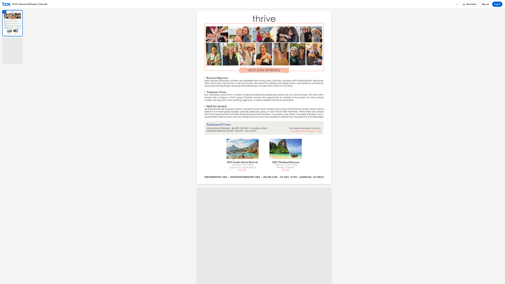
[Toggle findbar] (246, 277)
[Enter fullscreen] (289, 277)
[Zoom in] (274, 277)
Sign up (485, 4)
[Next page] (259, 277)
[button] (12, 23)
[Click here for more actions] (457, 4)
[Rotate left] (279, 277)
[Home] (7, 4)
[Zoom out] (265, 277)
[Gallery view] (284, 277)
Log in (497, 4)
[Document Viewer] (265, 146)
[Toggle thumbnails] (241, 277)
